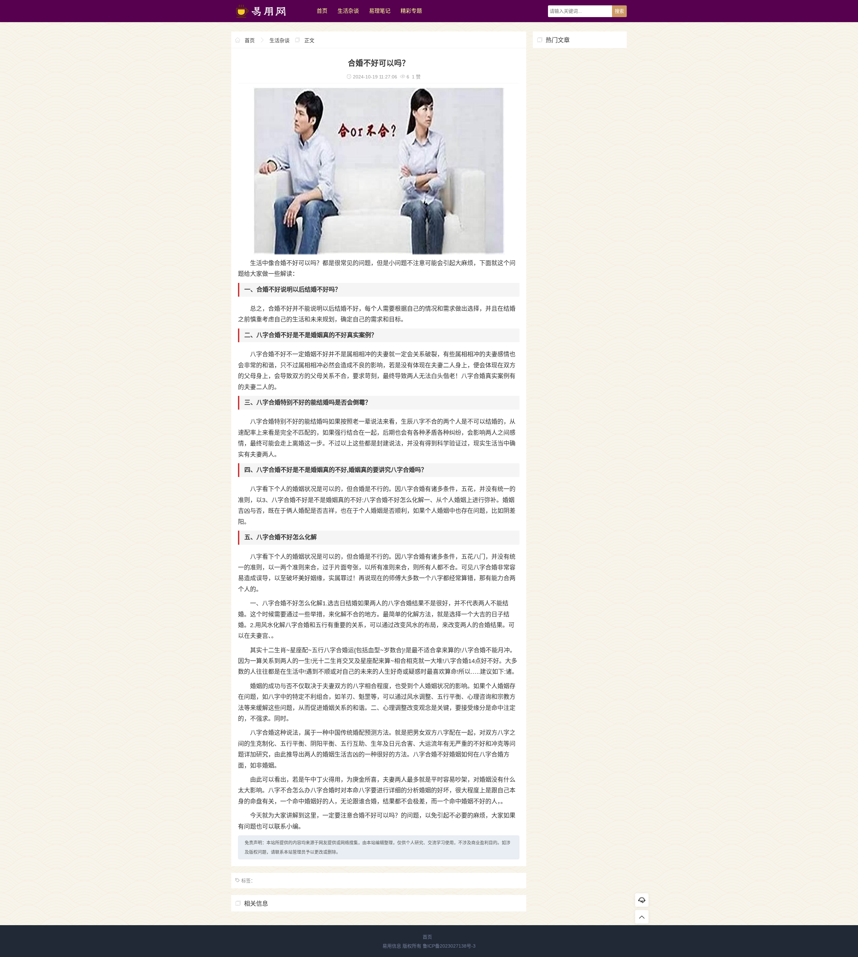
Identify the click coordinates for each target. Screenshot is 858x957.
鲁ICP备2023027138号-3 (449, 946)
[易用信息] (270, 20)
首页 (322, 11)
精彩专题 (411, 11)
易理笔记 (379, 11)
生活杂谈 (348, 11)
